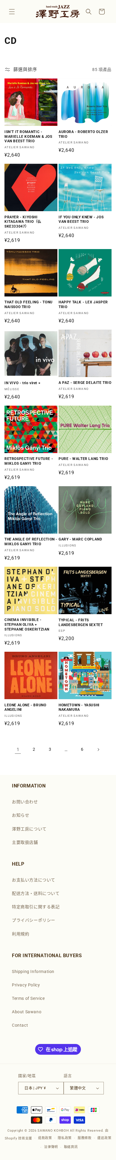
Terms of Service (28, 998)
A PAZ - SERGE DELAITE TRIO (85, 383)
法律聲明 (51, 1147)
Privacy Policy (26, 985)
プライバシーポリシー (33, 920)
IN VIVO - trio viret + (22, 383)
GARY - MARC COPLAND (80, 539)
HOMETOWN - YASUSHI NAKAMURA (79, 707)
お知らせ (20, 815)
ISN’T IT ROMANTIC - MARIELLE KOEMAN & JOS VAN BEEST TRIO (28, 136)
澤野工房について (29, 829)
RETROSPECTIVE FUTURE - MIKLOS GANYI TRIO (28, 461)
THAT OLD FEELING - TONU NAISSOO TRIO (28, 304)
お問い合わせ (25, 801)
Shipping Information (33, 971)
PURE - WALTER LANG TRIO (83, 459)
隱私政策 (65, 1138)
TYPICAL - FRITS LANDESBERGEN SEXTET (81, 622)
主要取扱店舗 (25, 842)
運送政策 (104, 1138)
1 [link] (18, 749)
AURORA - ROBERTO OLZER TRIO (83, 134)
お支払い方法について (33, 880)
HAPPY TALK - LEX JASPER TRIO (83, 304)
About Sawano (26, 1011)
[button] (11, 11)
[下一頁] (98, 749)
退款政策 (45, 1138)
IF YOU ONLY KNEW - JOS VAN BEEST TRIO (81, 219)
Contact (20, 1025)
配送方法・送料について (36, 893)
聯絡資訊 (71, 1147)
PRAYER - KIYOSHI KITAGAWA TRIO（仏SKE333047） (22, 221)
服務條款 (85, 1138)
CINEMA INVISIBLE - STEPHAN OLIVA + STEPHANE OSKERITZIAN (26, 624)
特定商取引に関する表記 (36, 906)
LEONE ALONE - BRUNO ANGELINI (25, 707)
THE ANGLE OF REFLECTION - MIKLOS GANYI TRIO (30, 541)
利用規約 (20, 934)
